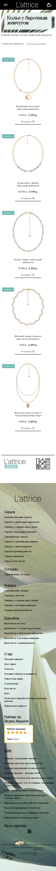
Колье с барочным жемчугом (36, 35)
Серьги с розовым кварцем (20, 531)
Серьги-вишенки (14, 556)
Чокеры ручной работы (18, 610)
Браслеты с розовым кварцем (21, 638)
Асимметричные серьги (18, 517)
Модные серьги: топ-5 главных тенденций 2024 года (29, 784)
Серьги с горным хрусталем (20, 527)
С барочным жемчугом (12, 44)
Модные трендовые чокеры (20, 758)
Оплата (8, 669)
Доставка (10, 664)
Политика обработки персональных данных (25, 699)
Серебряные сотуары (17, 574)
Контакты (10, 688)
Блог (7, 693)
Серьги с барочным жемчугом (21, 522)
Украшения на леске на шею (21, 817)
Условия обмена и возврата (20, 673)
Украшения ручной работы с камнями (26, 803)
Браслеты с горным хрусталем (22, 628)
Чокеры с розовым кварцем (20, 605)
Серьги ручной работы (17, 551)
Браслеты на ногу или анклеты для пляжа (29, 778)
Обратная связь (13, 678)
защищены (38, 847)
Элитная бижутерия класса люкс (24, 790)
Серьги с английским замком (21, 541)
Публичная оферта (15, 706)
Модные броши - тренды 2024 (22, 773)
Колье (15, 35)
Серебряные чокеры (16, 590)
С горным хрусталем (36, 44)
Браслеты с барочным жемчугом (23, 633)
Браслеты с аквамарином (19, 643)
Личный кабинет (14, 659)
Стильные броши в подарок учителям (26, 812)
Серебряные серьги (16, 536)
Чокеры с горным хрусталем (21, 600)
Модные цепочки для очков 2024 (23, 763)
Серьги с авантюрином (18, 546)
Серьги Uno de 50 (14, 561)
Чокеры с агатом (14, 595)
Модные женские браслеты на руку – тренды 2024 (26, 796)
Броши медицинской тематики (22, 807)
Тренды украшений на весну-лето (24, 768)
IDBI (34, 853)
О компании (11, 683)
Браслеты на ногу (14, 623)
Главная (5, 35)
